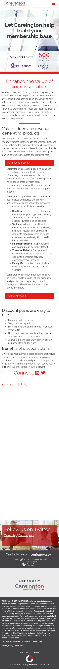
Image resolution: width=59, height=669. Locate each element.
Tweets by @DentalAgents (19, 535)
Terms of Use (19, 645)
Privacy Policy (7, 645)
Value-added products (18, 162)
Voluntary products (16, 295)
